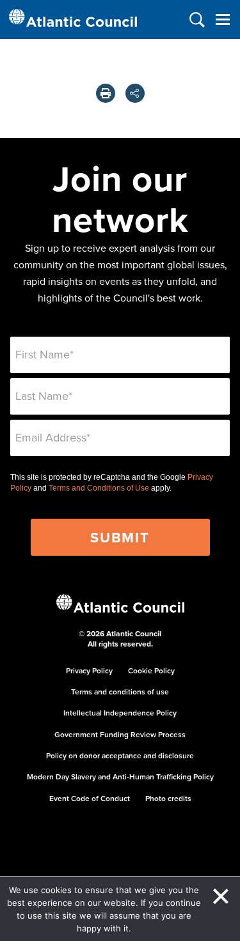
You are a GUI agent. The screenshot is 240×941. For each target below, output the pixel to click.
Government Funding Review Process (120, 734)
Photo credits (168, 798)
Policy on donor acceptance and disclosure (120, 755)
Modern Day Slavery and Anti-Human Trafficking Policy (120, 776)
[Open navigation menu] (222, 19)
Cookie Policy (151, 670)
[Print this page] (105, 93)
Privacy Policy (89, 670)
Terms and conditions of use (120, 691)
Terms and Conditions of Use (99, 488)
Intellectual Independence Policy (120, 712)
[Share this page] (135, 93)
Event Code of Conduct (89, 798)
